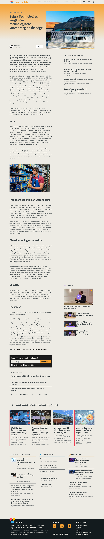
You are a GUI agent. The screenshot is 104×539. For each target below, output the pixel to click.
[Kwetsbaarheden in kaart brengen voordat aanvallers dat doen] (13, 477)
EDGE (15, 349)
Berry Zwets (14, 444)
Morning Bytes (17, 365)
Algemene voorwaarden (83, 532)
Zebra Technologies (42, 349)
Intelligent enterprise (31, 349)
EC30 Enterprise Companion (22, 149)
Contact (78, 531)
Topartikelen (48, 2)
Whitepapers (76, 455)
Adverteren (79, 527)
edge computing (21, 349)
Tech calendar (47, 455)
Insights (65, 2)
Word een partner (81, 525)
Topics (56, 2)
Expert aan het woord (21, 455)
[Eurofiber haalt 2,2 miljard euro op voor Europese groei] (63, 417)
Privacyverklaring (82, 534)
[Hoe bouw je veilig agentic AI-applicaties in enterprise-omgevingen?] (72, 474)
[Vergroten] (48, 169)
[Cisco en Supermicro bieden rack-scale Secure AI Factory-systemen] (41, 417)
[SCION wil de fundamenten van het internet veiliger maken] (20, 417)
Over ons (78, 529)
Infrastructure (18, 12)
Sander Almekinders (79, 443)
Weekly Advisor (30, 365)
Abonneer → (45, 362)
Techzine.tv (71, 285)
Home (39, 2)
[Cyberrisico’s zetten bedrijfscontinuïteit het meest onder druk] (72, 462)
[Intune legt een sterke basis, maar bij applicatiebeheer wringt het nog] (13, 464)
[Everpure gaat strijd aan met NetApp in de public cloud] (84, 417)
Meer (73, 2)
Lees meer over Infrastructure (36, 405)
